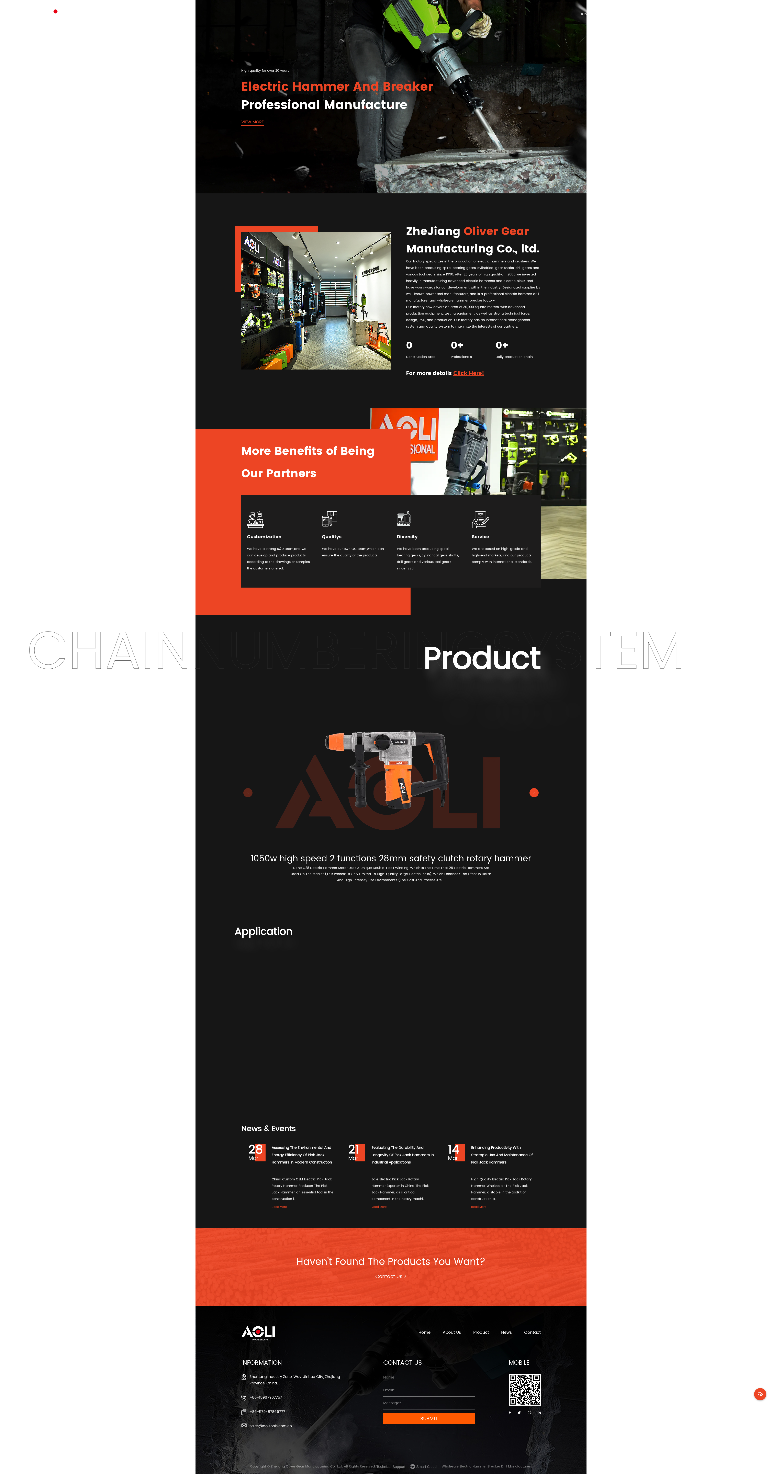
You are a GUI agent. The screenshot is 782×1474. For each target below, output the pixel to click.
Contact (702, 14)
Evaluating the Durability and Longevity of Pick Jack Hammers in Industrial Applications (402, 1155)
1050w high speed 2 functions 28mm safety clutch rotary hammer (391, 859)
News (673, 14)
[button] (534, 792)
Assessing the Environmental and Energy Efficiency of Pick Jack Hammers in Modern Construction (302, 1155)
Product (645, 14)
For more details (445, 373)
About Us (613, 14)
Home (584, 14)
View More (252, 122)
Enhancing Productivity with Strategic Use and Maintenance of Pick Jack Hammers (502, 1155)
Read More (279, 1207)
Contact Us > (391, 1277)
